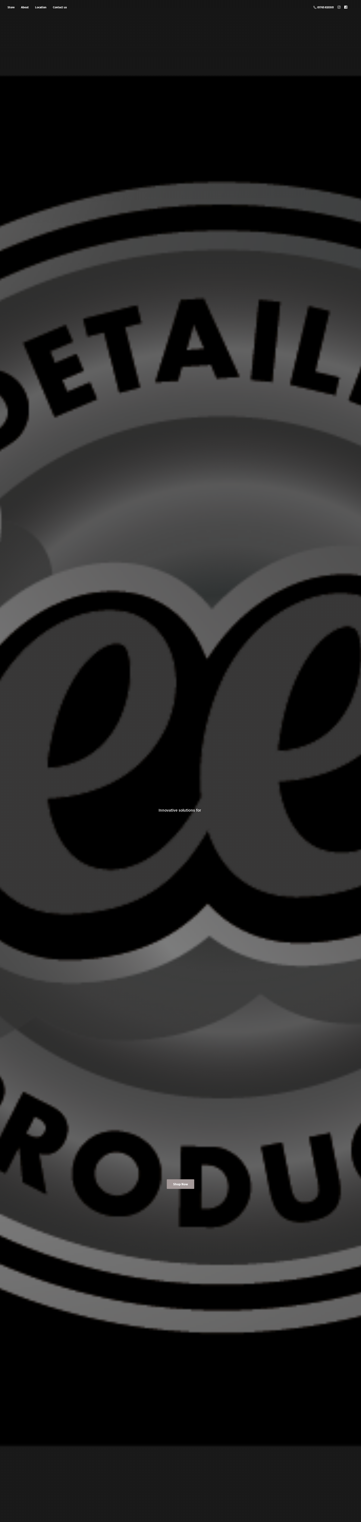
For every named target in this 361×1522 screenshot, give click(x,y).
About (25, 7)
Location (40, 7)
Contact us (60, 7)
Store (11, 7)
